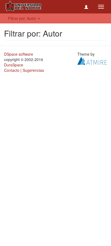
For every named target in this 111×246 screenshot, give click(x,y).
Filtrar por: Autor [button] (22, 18)
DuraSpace (13, 64)
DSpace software (18, 54)
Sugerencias (33, 70)
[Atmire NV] (92, 60)
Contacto (11, 70)
